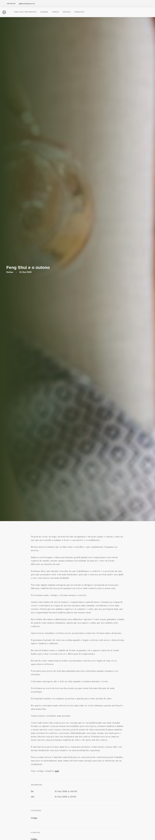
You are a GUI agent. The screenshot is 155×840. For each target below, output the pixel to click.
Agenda (44, 12)
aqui (57, 771)
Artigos (67, 12)
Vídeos (55, 12)
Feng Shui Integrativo (25, 12)
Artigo (34, 818)
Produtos (79, 12)
